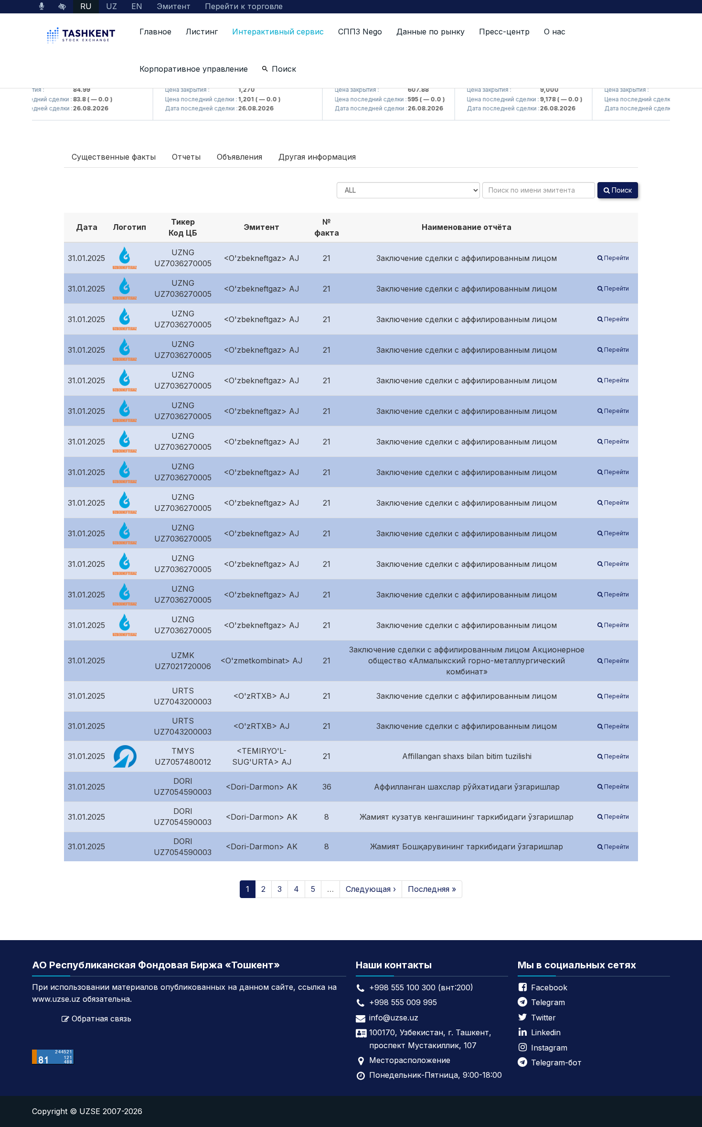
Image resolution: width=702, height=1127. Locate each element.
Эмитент (174, 6)
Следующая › (371, 889)
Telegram (548, 1002)
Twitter (543, 1017)
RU (86, 6)
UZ (111, 6)
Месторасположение (409, 1060)
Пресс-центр (504, 31)
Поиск (284, 69)
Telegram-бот (556, 1062)
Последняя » (432, 889)
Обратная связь (101, 1018)
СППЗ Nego (360, 31)
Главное (155, 31)
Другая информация (317, 157)
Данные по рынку (430, 31)
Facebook (549, 987)
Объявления (239, 157)
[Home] (82, 36)
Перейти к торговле (244, 6)
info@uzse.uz (393, 1017)
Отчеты (186, 157)
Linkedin (546, 1032)
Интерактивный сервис (278, 31)
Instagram (549, 1047)
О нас (554, 31)
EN (136, 6)
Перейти (616, 257)
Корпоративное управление (193, 69)
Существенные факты (114, 157)
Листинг (202, 31)
